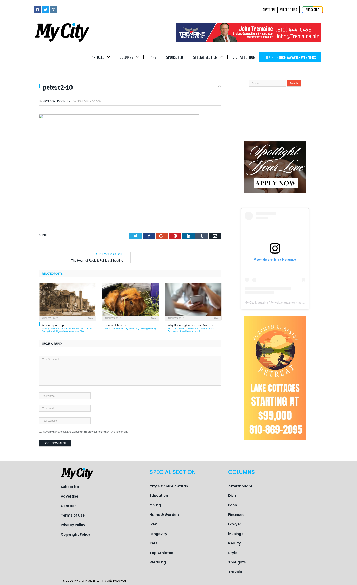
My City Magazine (256, 302)
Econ (232, 505)
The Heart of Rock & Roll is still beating (97, 260)
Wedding (158, 562)
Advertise (69, 496)
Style (232, 552)
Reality (234, 543)
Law (153, 524)
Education (159, 495)
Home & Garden (164, 514)
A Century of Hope (67, 328)
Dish (232, 495)
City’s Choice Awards (169, 486)
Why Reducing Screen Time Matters (191, 328)
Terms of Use (73, 515)
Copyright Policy (75, 534)
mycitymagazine (283, 302)
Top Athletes (161, 552)
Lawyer (234, 524)
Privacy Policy (73, 524)
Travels (235, 571)
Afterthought (240, 486)
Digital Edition (243, 57)
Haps (152, 57)
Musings (235, 533)
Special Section (205, 57)
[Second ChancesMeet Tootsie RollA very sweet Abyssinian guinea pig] (130, 301)
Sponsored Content (57, 101)
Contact (68, 505)
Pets (154, 543)
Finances (236, 514)
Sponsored (174, 57)
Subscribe (70, 486)
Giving (155, 505)
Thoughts (237, 562)
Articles (98, 57)
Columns (126, 57)
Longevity (158, 533)
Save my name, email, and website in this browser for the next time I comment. (85, 431)
